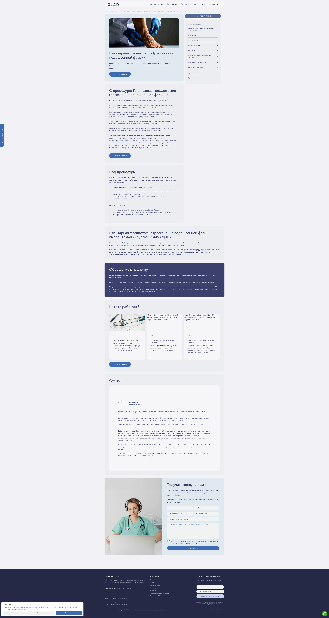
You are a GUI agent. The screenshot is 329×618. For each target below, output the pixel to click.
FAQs (203, 4)
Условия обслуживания (157, 610)
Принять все (69, 613)
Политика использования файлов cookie (118, 604)
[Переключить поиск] (217, 4)
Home (107, 11)
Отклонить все (42, 613)
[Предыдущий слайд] (112, 428)
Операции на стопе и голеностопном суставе (139, 11)
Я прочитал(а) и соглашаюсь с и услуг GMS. (193, 542)
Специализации (173, 4)
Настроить (15, 613)
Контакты (211, 4)
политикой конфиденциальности (204, 541)
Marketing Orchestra (218, 610)
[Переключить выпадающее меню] (163, 4)
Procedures (114, 11)
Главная (153, 4)
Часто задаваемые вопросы (159, 593)
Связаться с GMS (155, 596)
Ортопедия (122, 11)
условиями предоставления (179, 543)
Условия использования (134, 602)
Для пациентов (155, 588)
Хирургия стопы (158, 11)
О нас (152, 582)
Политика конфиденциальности (115, 602)
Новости (196, 4)
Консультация (119, 74)
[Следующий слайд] (217, 428)
